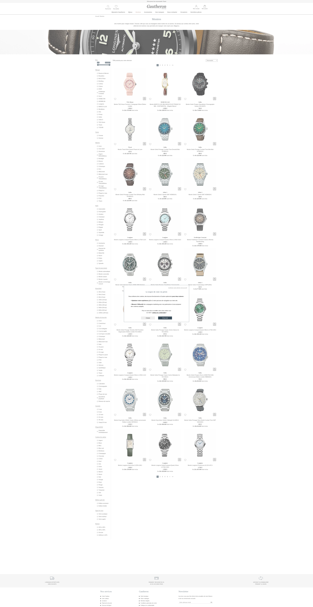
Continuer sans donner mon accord (177, 287)
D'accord (165, 318)
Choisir (148, 318)
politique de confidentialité (159, 312)
